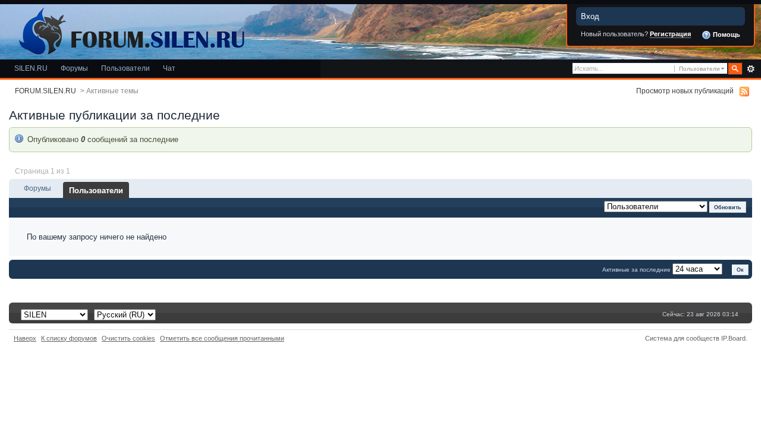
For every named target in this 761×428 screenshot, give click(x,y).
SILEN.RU (31, 68)
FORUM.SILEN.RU (45, 91)
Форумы (74, 68)
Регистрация (670, 33)
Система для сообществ (682, 338)
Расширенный (750, 69)
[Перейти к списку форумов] (129, 28)
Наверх (25, 338)
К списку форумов (69, 338)
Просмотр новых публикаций (685, 91)
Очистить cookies (128, 338)
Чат (169, 68)
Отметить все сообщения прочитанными (222, 338)
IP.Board (733, 338)
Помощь (725, 34)
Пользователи (125, 68)
